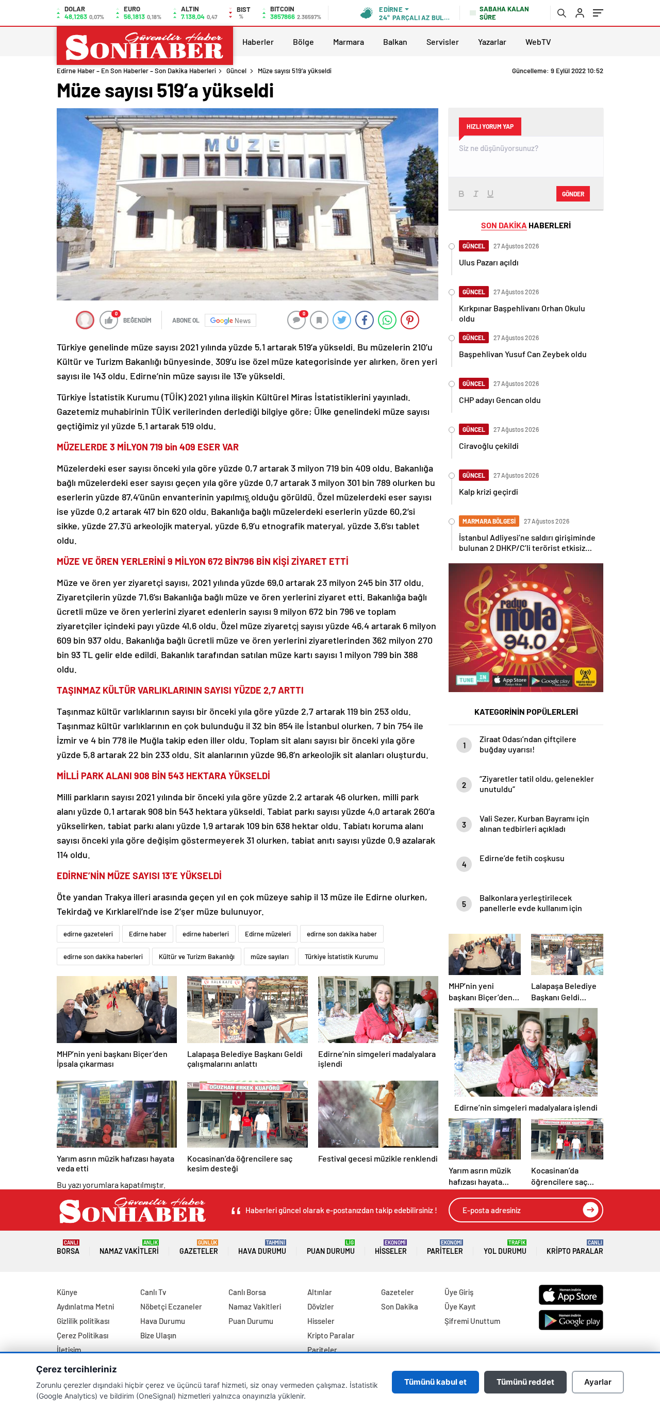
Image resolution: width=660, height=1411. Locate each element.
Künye (67, 1292)
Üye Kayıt (460, 1306)
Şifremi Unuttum (472, 1320)
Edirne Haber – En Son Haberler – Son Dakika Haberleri (136, 70)
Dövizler (320, 1306)
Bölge (303, 41)
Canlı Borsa (247, 1292)
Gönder (573, 193)
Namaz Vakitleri (129, 1247)
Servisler (442, 41)
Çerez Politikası (82, 1335)
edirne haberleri (206, 934)
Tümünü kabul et (435, 1382)
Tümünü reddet (525, 1382)
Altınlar (319, 1292)
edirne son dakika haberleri (103, 956)
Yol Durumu (505, 1247)
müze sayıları (270, 956)
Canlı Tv (153, 1292)
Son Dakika (399, 1306)
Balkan (395, 41)
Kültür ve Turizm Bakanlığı (197, 956)
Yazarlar (492, 41)
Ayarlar (598, 1382)
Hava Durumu (262, 1247)
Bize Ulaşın (158, 1335)
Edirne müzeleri (268, 934)
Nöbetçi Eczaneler (171, 1306)
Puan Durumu (331, 1247)
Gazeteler (198, 1247)
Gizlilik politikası (83, 1320)
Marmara (348, 41)
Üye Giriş (458, 1292)
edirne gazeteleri (88, 934)
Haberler (258, 41)
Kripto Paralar (575, 1247)
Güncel (236, 70)
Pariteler (445, 1247)
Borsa (68, 1247)
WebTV (538, 41)
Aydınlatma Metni (85, 1306)
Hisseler (391, 1247)
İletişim (69, 1349)
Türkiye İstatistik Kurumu (341, 956)
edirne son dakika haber (342, 934)
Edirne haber (148, 934)
